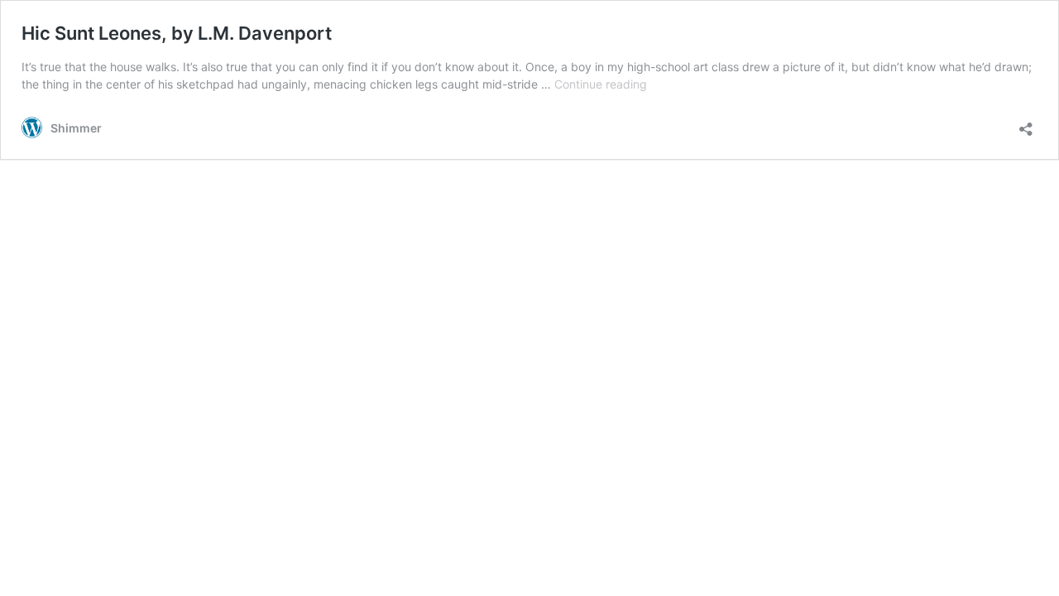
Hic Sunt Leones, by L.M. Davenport (177, 33)
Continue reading (600, 84)
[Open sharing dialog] (1025, 124)
